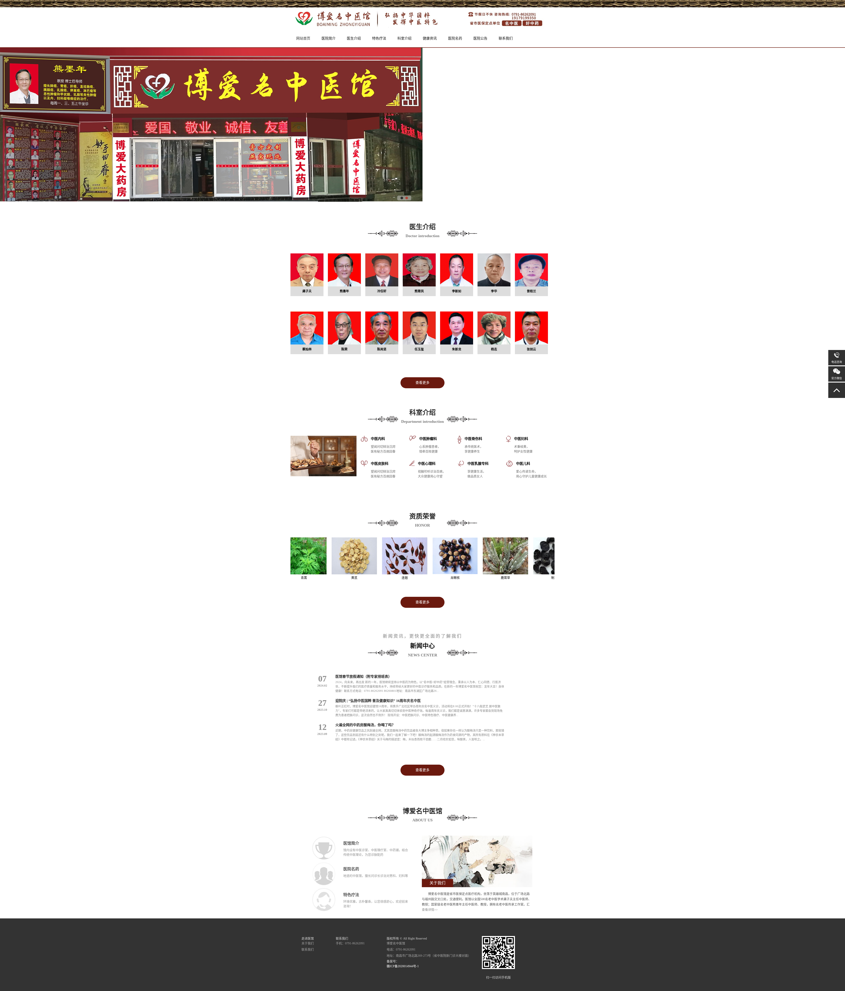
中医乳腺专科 (478, 464)
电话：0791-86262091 (401, 949)
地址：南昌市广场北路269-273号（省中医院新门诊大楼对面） (429, 955)
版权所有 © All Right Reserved (407, 938)
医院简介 (328, 38)
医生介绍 (354, 38)
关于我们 (307, 943)
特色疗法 (379, 38)
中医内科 (378, 439)
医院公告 (480, 38)
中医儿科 (523, 464)
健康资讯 (430, 38)
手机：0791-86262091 (350, 943)
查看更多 (422, 383)
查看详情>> (430, 909)
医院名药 (455, 38)
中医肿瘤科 (428, 439)
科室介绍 (404, 38)
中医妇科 (521, 439)
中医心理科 (426, 464)
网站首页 (303, 38)
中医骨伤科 (473, 439)
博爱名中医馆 (396, 943)
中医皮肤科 (379, 464)
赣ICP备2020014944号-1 (403, 966)
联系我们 (506, 38)
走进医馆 (307, 938)
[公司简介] (477, 886)
